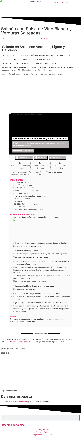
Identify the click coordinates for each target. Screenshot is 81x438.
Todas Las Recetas (60, 2)
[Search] (79, 418)
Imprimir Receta (24, 157)
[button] (14, 150)
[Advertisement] (40, 93)
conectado (23, 401)
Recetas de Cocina (13, 424)
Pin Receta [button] (41, 157)
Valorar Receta (58, 157)
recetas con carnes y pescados (19, 342)
